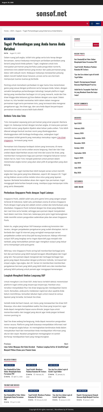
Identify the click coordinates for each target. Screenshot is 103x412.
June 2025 (77, 168)
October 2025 (79, 148)
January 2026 (79, 133)
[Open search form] (87, 24)
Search (77, 39)
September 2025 (80, 153)
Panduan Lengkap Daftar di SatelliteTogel (52, 345)
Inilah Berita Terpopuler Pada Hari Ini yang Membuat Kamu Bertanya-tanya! (86, 92)
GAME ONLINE (9, 39)
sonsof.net (51, 13)
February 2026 (79, 128)
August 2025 (78, 158)
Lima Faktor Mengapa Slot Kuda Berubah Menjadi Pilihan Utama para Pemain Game (20, 347)
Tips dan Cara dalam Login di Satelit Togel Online (58, 370)
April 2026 (78, 123)
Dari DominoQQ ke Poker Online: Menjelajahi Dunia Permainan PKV (12, 371)
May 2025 (77, 172)
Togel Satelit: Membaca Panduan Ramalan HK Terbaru (36, 370)
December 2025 (79, 138)
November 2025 (79, 143)
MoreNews (59, 409)
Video (97, 23)
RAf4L (6, 53)
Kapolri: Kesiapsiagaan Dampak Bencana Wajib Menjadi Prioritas (88, 396)
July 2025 (77, 163)
